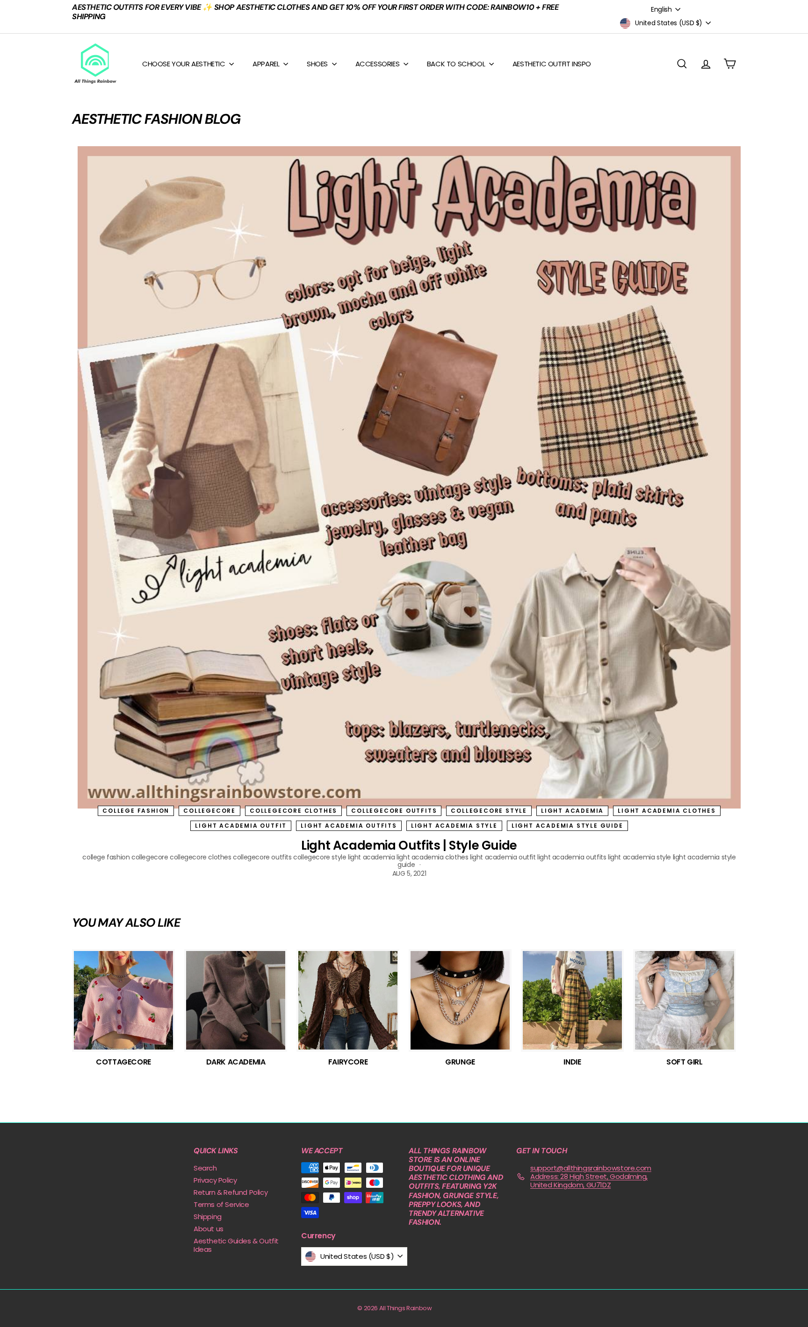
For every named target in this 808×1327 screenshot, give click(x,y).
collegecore (209, 810)
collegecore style (489, 810)
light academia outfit (241, 826)
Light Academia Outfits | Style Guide (409, 845)
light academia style (454, 826)
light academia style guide (567, 826)
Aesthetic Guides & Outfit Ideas (236, 1245)
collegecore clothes (293, 810)
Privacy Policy (215, 1180)
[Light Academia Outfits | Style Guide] (409, 477)
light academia (572, 810)
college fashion (135, 810)
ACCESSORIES (378, 64)
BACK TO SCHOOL (457, 64)
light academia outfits (349, 826)
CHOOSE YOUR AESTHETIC (184, 64)
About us (209, 1229)
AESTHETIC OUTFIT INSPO (551, 64)
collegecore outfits (394, 810)
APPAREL (266, 64)
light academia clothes (667, 810)
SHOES (318, 64)
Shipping (208, 1216)
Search (205, 1168)
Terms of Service (221, 1204)
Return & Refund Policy (230, 1192)
